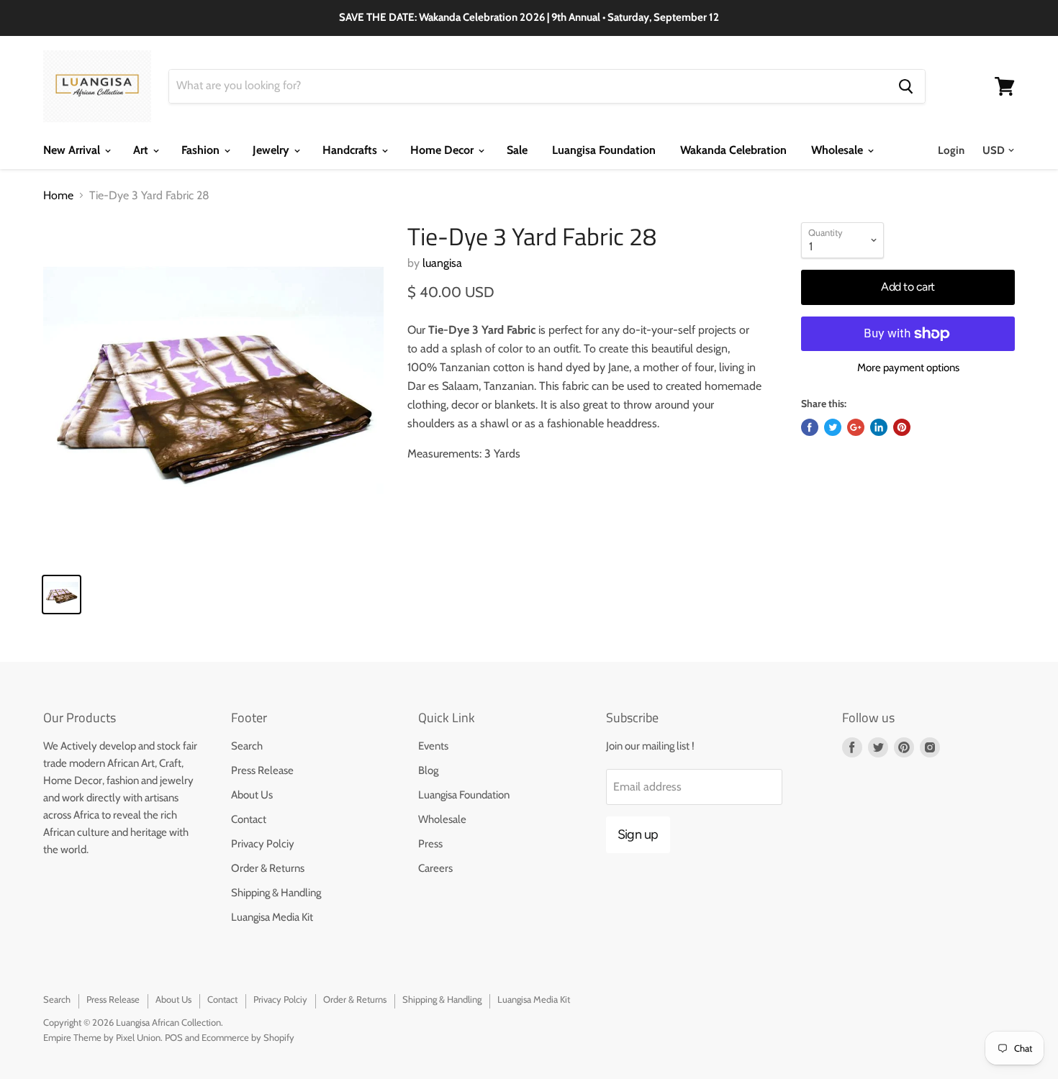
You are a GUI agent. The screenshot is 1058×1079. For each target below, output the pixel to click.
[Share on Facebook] (809, 427)
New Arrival (73, 150)
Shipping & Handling (276, 892)
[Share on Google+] (855, 427)
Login (951, 150)
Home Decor (443, 150)
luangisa (442, 263)
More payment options (908, 368)
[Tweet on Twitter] (832, 427)
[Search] (906, 86)
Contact (248, 819)
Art (142, 150)
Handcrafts (351, 150)
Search (247, 745)
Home (58, 195)
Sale (517, 150)
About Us (252, 794)
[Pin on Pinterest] (901, 427)
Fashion (201, 150)
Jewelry (272, 150)
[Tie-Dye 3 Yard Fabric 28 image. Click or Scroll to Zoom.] (213, 392)
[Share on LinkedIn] (878, 427)
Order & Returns (267, 868)
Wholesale (838, 150)
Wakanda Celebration (733, 150)
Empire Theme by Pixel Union (101, 1037)
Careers (435, 868)
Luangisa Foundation (604, 150)
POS (174, 1037)
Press (430, 843)
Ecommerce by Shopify (248, 1037)
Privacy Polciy (262, 843)
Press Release (262, 770)
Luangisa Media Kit (272, 917)
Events (433, 745)
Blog (428, 770)
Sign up (638, 834)
